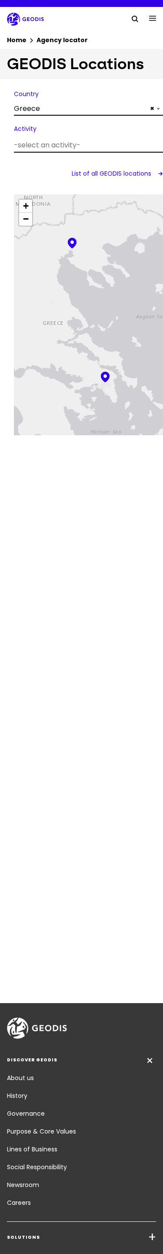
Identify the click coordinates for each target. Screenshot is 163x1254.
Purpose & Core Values (41, 1131)
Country (26, 94)
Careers (19, 1202)
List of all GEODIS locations (112, 173)
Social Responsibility (37, 1167)
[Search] (135, 18)
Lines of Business (32, 1149)
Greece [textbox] (84, 108)
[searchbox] (87, 145)
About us (20, 1078)
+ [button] (26, 205)
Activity (25, 128)
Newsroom (23, 1185)
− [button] (26, 218)
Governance (26, 1113)
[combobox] (88, 109)
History (17, 1095)
